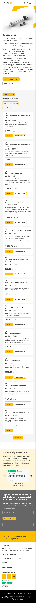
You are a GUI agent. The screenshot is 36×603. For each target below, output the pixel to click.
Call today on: (14, 536)
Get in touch (8, 83)
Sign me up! (7, 518)
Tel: (9, 554)
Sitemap (29, 593)
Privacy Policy (8, 593)
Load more (18, 438)
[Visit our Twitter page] (9, 576)
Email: (12, 539)
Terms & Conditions (19, 593)
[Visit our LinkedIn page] (4, 576)
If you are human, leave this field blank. (16, 522)
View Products (9, 79)
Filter (5, 94)
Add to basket (20, 136)
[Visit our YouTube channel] (14, 576)
